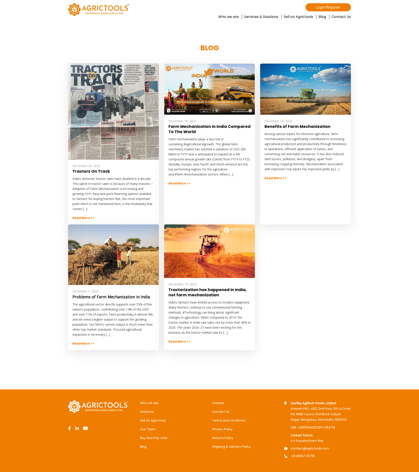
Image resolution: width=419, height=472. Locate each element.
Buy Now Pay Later (154, 438)
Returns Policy (222, 438)
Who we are (228, 17)
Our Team (148, 429)
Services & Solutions (261, 17)
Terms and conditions (229, 420)
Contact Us (341, 17)
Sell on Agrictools (298, 17)
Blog (322, 17)
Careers (218, 403)
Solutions (147, 412)
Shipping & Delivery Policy (231, 446)
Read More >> (83, 218)
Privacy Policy (222, 429)
